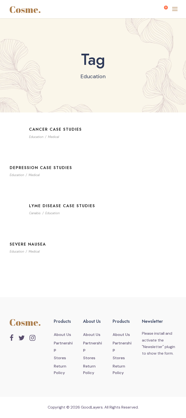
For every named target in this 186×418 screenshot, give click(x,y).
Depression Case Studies (41, 168)
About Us (62, 334)
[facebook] (12, 338)
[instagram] (32, 338)
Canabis (35, 213)
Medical (53, 137)
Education (36, 137)
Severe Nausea (28, 244)
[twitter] (21, 338)
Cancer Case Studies (55, 129)
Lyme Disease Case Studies (62, 206)
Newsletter (153, 346)
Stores (60, 357)
